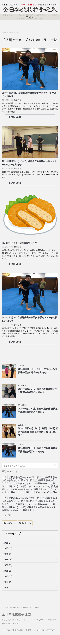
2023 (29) (7, 559)
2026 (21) (7, 542)
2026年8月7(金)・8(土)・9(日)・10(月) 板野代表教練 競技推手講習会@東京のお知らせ (38, 431)
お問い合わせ (10, 608)
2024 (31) (7, 554)
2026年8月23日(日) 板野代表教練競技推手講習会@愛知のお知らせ (37, 390)
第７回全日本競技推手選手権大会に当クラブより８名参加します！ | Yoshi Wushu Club (29, 482)
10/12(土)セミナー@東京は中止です (19, 243)
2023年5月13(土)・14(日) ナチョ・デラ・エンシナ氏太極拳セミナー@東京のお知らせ (30, 488)
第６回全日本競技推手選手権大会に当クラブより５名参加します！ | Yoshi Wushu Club (29, 503)
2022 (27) (7, 565)
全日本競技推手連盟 (16, 614)
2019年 (11, 33)
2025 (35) (7, 548)
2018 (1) (7, 587)
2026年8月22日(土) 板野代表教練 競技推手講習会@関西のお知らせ (37, 410)
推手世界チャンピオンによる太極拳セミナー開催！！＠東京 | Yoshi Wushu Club (29, 491)
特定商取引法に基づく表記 (28, 608)
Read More (15, 117)
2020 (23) (7, 576)
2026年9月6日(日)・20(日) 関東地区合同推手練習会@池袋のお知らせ (37, 371)
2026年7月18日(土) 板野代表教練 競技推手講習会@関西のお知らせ (37, 450)
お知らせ (17, 100)
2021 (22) (7, 571)
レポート (26, 523)
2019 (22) (7, 582)
